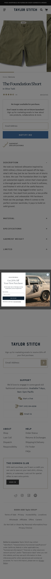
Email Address (5, 291)
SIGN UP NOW (13, 298)
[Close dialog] (48, 275)
